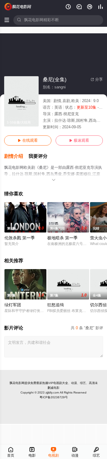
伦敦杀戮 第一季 (19, 238)
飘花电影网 (17, 383)
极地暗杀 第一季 (62, 238)
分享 (97, 79)
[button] (16, 156)
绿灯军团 (12, 305)
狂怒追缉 (55, 305)
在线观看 (28, 140)
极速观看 (79, 140)
